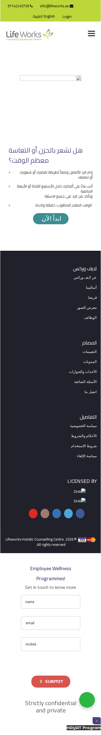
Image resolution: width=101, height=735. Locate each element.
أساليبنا (91, 287)
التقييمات (90, 352)
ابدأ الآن (50, 218)
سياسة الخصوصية (83, 426)
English (49, 16)
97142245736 (19, 6)
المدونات (90, 362)
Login (67, 16)
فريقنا (92, 297)
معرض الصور (87, 307)
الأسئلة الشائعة (85, 382)
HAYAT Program (84, 727)
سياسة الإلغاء (87, 456)
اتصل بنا (90, 392)
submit (54, 681)
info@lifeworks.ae (55, 6)
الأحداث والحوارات (83, 372)
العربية (38, 16)
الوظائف (90, 317)
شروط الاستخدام (84, 446)
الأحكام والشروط (84, 436)
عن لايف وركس (85, 277)
